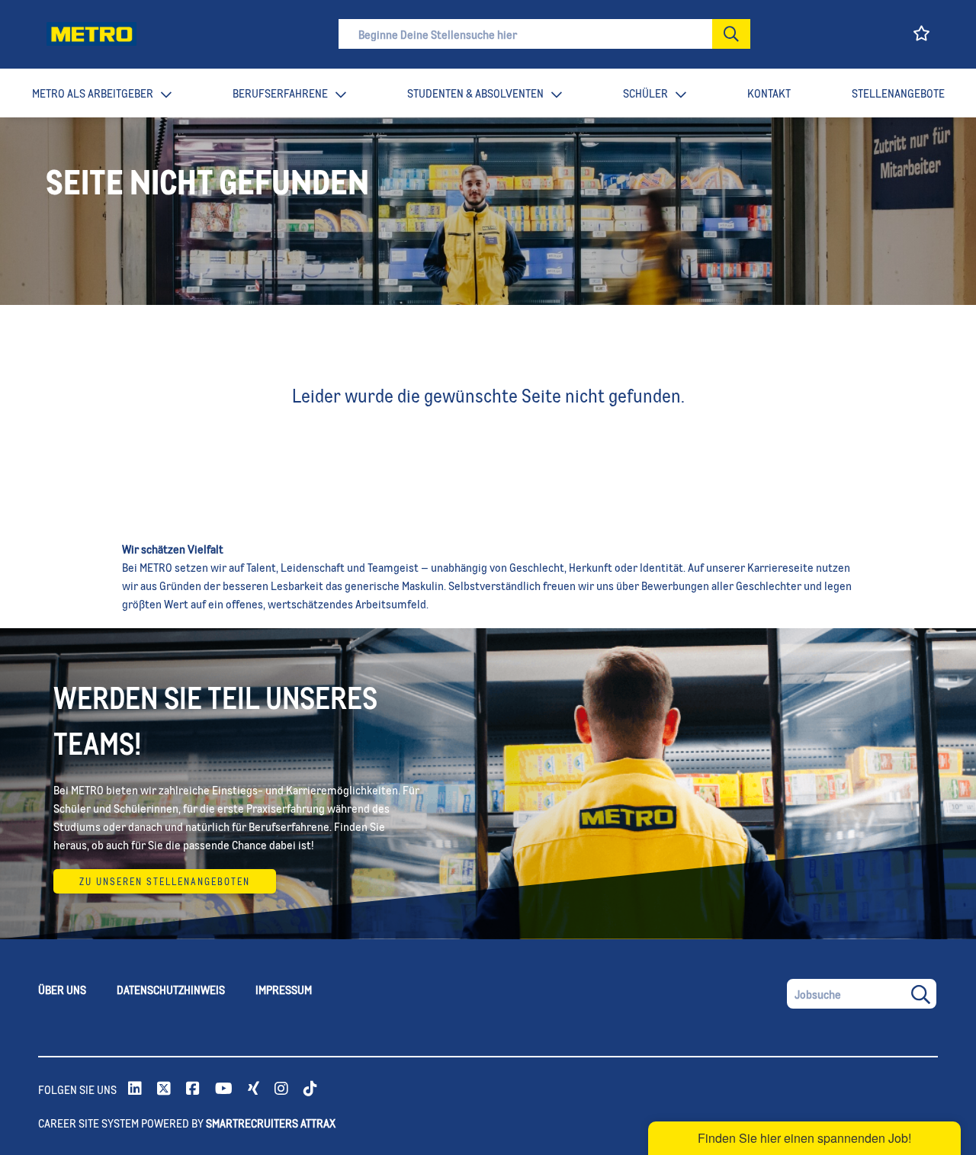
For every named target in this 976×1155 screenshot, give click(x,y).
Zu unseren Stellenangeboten (164, 881)
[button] (731, 34)
